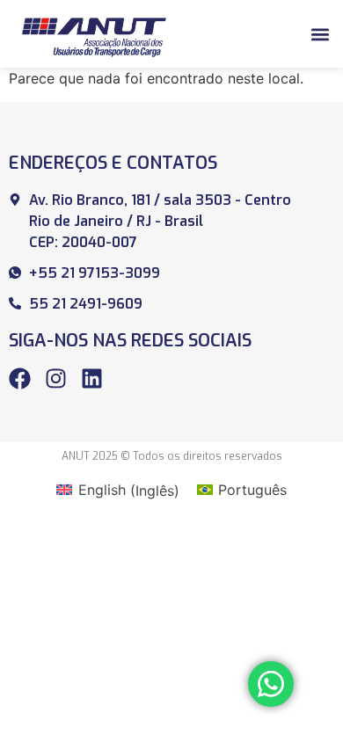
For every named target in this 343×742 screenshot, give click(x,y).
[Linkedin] (92, 378)
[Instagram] (56, 378)
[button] (319, 33)
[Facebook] (20, 378)
